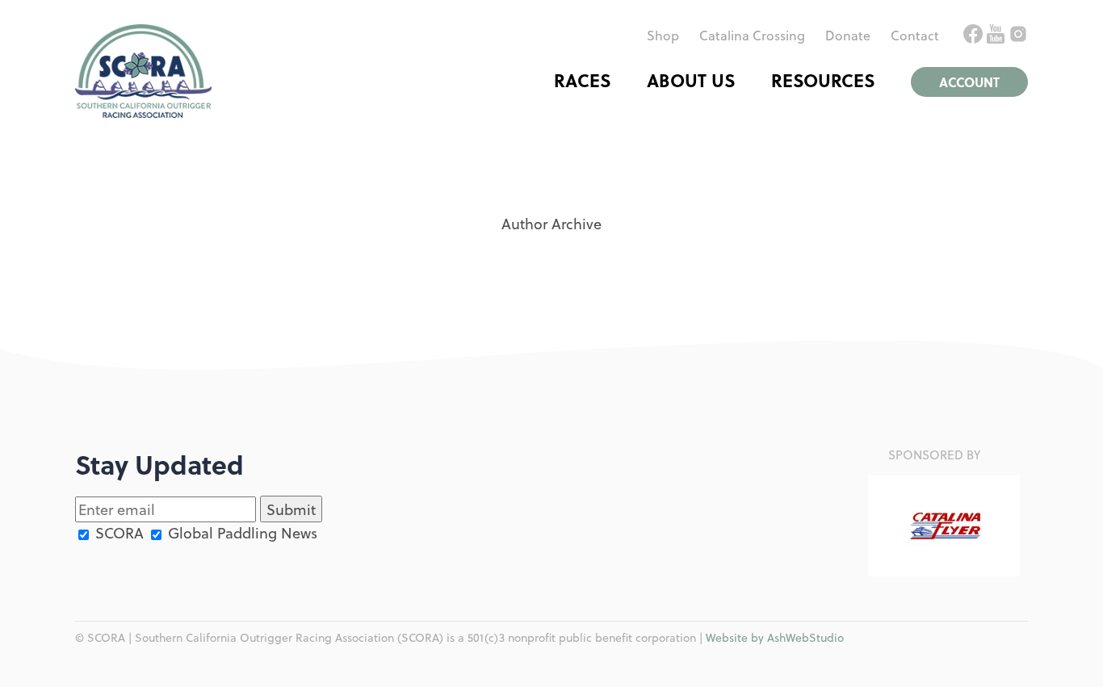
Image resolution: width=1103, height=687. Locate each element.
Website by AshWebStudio (775, 637)
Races (582, 80)
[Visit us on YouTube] (998, 37)
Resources (822, 80)
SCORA (117, 532)
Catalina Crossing (752, 35)
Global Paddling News (240, 532)
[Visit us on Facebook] (975, 37)
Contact (915, 35)
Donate (847, 35)
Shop (663, 35)
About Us (691, 80)
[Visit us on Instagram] (1018, 37)
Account (969, 82)
